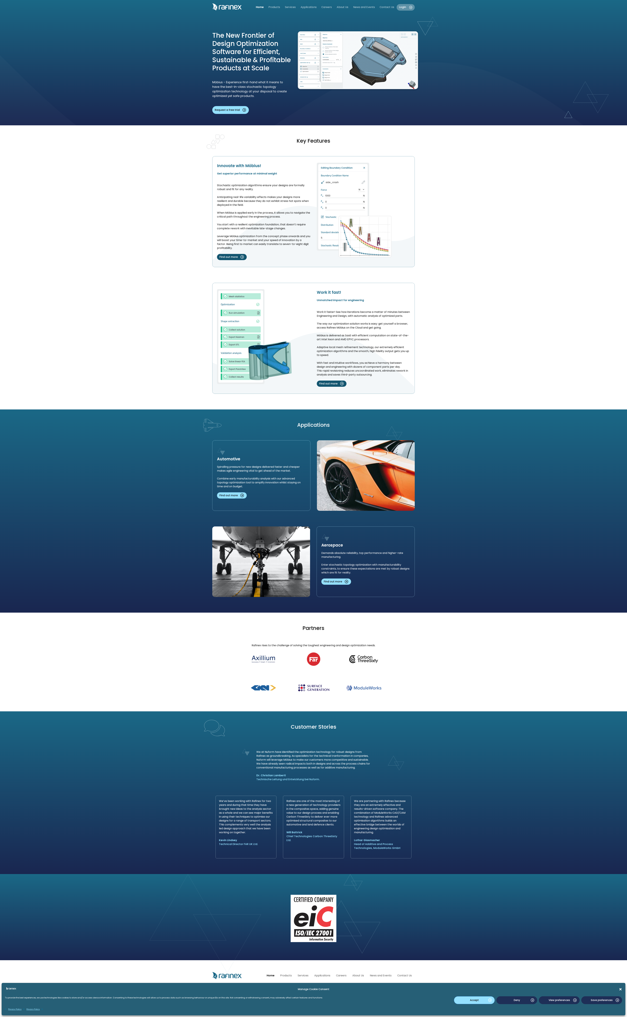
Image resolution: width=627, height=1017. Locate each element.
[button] (620, 989)
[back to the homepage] (231, 7)
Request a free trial (227, 110)
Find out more (228, 257)
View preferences (559, 1000)
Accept (474, 1000)
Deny (517, 1000)
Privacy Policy (15, 1009)
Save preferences (602, 1000)
